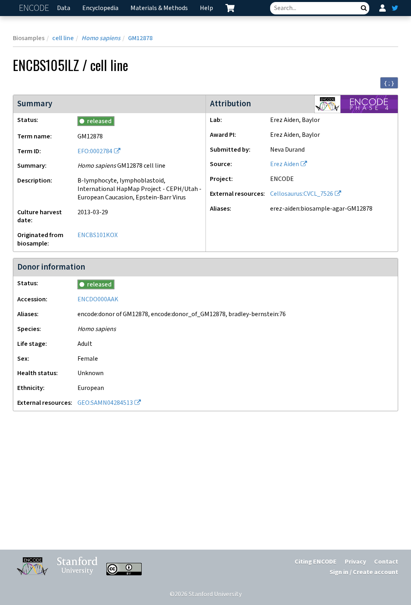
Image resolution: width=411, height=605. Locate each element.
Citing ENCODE (316, 562)
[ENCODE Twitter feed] (395, 8)
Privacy (355, 562)
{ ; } (389, 83)
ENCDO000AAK (97, 299)
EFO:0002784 (94, 151)
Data (63, 8)
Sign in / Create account (364, 572)
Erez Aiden (284, 164)
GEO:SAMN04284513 (105, 403)
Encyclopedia (100, 8)
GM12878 (140, 38)
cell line (63, 38)
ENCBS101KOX (97, 235)
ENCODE (35, 8)
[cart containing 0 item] (230, 8)
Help (206, 8)
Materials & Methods (159, 8)
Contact (386, 562)
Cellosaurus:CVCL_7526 (301, 194)
